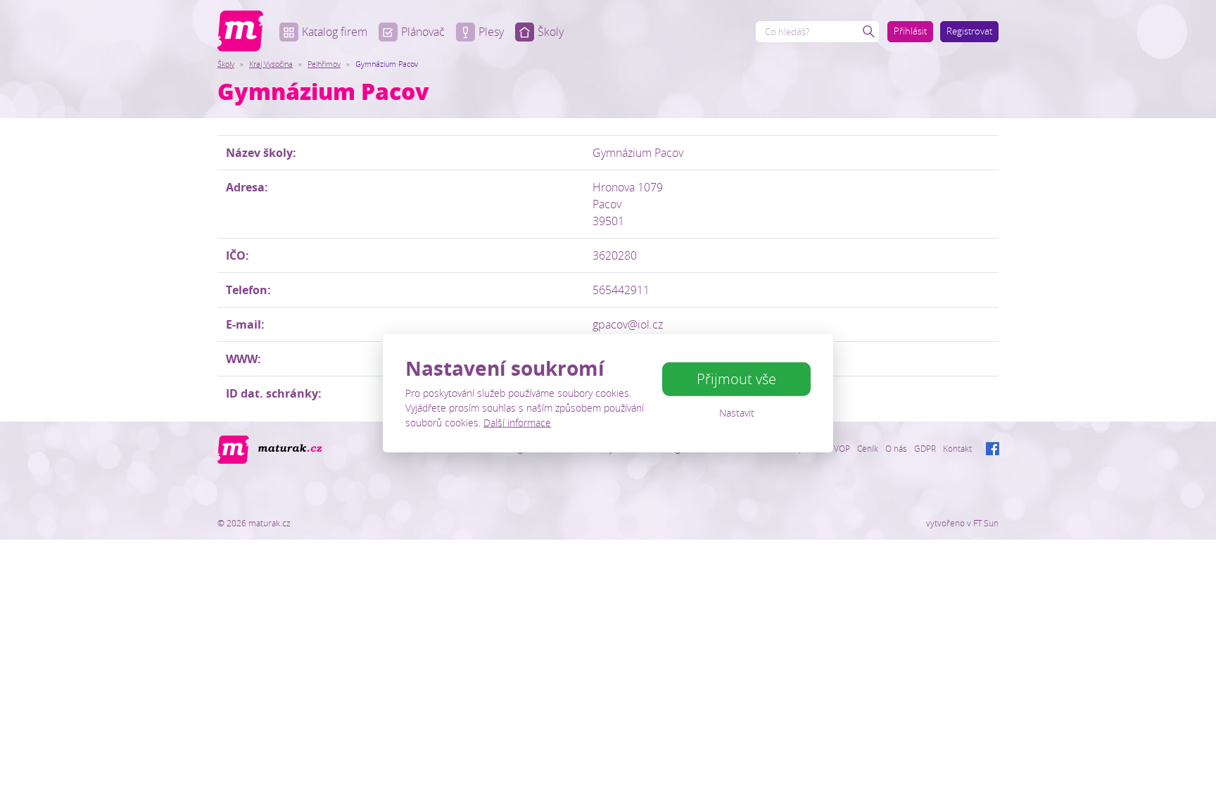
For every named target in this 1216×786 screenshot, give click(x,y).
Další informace (517, 422)
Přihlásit (910, 31)
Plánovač (423, 31)
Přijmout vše (736, 378)
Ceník (867, 448)
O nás (896, 448)
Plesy (491, 31)
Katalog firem (334, 31)
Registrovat (969, 31)
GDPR (925, 448)
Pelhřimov (324, 63)
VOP (842, 448)
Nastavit (736, 412)
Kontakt (957, 448)
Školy (551, 31)
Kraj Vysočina (271, 63)
